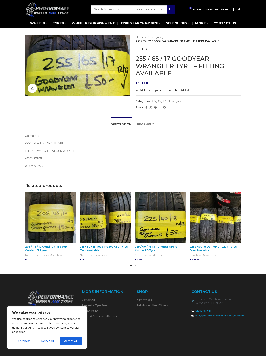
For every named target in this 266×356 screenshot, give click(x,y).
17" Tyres (44, 254)
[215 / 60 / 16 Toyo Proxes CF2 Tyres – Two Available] (105, 217)
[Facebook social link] (234, 9)
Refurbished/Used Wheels (152, 305)
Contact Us (88, 299)
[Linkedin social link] (160, 107)
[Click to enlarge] (32, 88)
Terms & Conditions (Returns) (99, 316)
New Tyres (154, 37)
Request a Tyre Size (94, 305)
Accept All (70, 341)
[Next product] (146, 49)
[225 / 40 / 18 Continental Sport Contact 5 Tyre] (160, 217)
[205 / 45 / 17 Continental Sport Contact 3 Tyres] (50, 217)
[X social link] (150, 107)
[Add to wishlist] (71, 196)
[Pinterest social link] (155, 107)
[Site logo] (47, 9)
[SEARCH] (171, 9)
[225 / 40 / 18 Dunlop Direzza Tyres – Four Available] (215, 217)
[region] (47, 327)
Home (140, 37)
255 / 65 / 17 (159, 101)
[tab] (121, 122)
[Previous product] (138, 49)
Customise (24, 341)
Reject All (47, 341)
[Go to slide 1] (131, 265)
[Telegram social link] (164, 107)
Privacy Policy (90, 310)
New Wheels (144, 299)
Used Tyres (56, 254)
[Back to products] (142, 49)
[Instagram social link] (238, 9)
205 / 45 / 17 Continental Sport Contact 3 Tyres (46, 248)
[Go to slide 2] (135, 265)
